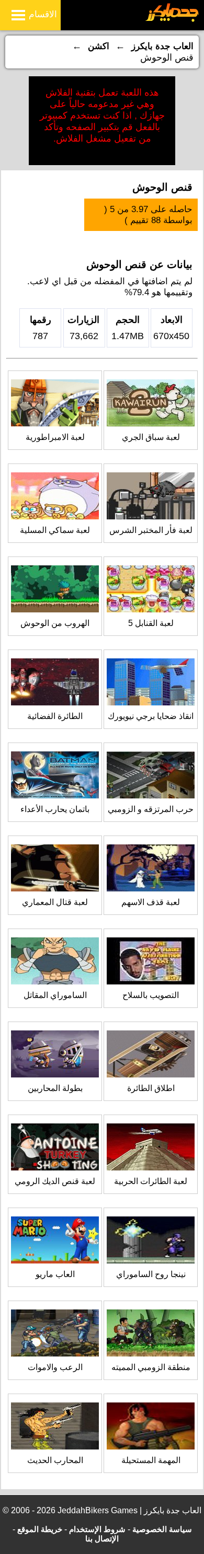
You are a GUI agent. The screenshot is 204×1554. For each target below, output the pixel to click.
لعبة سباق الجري (151, 437)
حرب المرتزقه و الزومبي (151, 809)
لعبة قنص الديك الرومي (55, 1181)
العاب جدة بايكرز (162, 46)
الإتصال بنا (102, 1538)
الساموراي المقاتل (55, 995)
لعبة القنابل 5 (151, 623)
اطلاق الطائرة (151, 1088)
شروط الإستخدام (97, 1529)
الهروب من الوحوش (54, 623)
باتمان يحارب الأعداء (54, 809)
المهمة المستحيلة (150, 1460)
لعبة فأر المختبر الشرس (150, 530)
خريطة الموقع (39, 1529)
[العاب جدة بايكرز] (172, 20)
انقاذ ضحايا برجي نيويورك (151, 716)
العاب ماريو (55, 1274)
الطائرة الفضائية (55, 716)
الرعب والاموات (55, 1367)
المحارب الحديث (55, 1460)
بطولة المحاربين (55, 1088)
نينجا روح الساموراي (151, 1274)
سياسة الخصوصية (162, 1529)
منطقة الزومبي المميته (150, 1367)
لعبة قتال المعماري (55, 902)
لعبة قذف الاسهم (150, 902)
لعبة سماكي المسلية (55, 530)
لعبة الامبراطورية (55, 437)
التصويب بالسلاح (150, 995)
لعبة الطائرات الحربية (150, 1181)
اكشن (98, 46)
